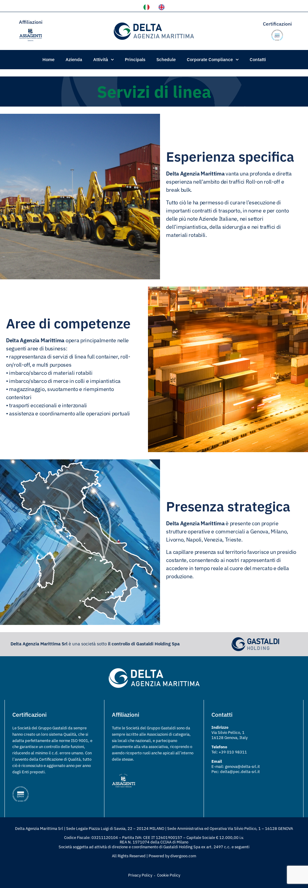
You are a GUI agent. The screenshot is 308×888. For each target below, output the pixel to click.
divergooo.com (183, 856)
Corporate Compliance (210, 59)
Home (48, 59)
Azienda (74, 59)
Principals (135, 59)
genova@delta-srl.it (242, 766)
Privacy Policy (140, 875)
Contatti (258, 59)
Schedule (166, 59)
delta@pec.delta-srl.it (240, 771)
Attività (100, 59)
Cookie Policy (168, 875)
